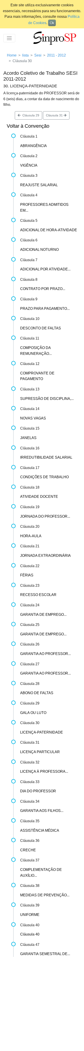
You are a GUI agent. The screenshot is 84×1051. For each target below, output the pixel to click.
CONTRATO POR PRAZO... (42, 289)
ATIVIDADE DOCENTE (39, 496)
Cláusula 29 (30, 115)
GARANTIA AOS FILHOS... (41, 811)
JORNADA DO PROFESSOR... (45, 516)
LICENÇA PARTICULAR (40, 752)
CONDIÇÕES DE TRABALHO (44, 477)
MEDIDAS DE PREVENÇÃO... (44, 895)
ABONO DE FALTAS (36, 693)
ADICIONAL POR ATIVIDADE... (45, 269)
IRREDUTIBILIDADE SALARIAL (46, 457)
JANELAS (28, 438)
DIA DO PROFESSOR (38, 791)
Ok (52, 23)
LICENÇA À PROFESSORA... (44, 771)
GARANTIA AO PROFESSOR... (45, 654)
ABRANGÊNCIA (33, 146)
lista (25, 55)
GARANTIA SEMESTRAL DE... (45, 954)
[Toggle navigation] (9, 38)
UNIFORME (29, 915)
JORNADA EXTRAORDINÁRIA (45, 555)
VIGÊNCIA (28, 165)
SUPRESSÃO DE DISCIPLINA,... (47, 399)
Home (12, 55)
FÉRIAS (26, 575)
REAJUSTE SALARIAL (39, 185)
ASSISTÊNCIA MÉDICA (39, 830)
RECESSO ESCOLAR (38, 595)
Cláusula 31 (55, 115)
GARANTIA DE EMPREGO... (43, 614)
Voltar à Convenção (28, 126)
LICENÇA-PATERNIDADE (41, 732)
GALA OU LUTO (33, 713)
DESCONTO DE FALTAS (40, 328)
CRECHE (28, 850)
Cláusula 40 (29, 934)
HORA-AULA (30, 536)
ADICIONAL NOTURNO (39, 249)
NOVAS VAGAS (33, 418)
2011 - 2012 (56, 55)
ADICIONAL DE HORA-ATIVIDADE (48, 230)
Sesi (37, 55)
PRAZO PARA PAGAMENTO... (45, 308)
